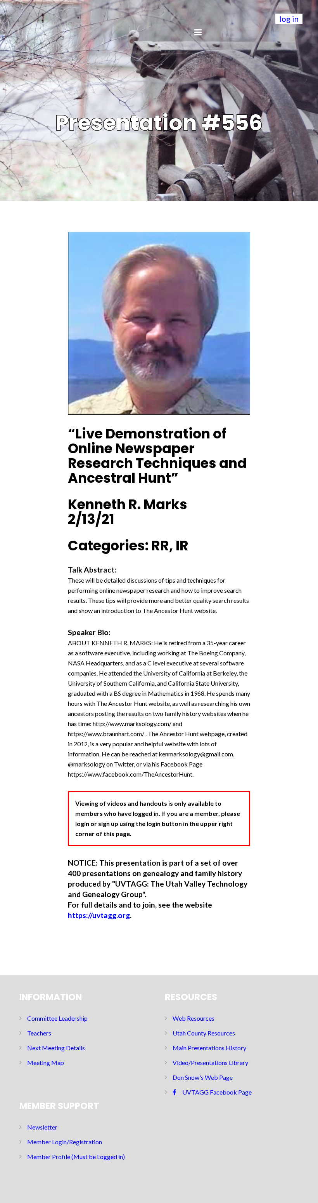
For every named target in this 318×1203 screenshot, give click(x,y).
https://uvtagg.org (99, 915)
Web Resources (193, 1018)
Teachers (39, 1033)
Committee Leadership (57, 1018)
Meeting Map (45, 1062)
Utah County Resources (204, 1033)
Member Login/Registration (64, 1141)
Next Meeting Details (56, 1047)
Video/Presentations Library (210, 1062)
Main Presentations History (209, 1047)
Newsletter (42, 1127)
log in (289, 18)
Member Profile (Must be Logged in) (76, 1156)
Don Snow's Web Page (203, 1077)
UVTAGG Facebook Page (217, 1092)
